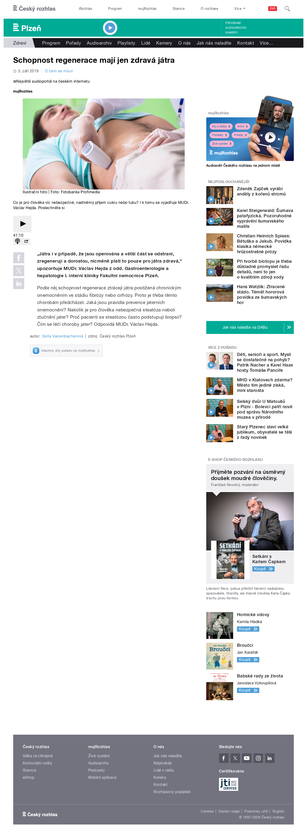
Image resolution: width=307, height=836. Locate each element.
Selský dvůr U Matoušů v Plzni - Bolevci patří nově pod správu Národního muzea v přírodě (264, 409)
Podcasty (96, 770)
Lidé (145, 43)
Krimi (240, 126)
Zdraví (19, 43)
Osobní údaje (229, 811)
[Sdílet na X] (18, 270)
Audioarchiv (235, 27)
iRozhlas (85, 9)
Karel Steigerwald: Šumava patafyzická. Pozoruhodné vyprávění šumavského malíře (265, 218)
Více (266, 43)
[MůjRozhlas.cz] (22, 92)
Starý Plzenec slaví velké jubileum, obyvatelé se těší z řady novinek (264, 432)
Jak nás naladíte (214, 43)
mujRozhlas (147, 9)
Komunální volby (37, 763)
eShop (28, 777)
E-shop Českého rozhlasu (235, 460)
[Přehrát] (22, 224)
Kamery (231, 32)
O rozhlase (209, 9)
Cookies (207, 811)
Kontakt (245, 43)
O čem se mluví (59, 71)
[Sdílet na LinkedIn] (18, 283)
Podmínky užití (256, 811)
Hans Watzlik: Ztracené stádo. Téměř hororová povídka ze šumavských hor (262, 294)
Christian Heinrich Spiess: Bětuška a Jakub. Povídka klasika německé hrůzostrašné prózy (264, 243)
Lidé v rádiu (164, 770)
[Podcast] (17, 241)
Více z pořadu (222, 347)
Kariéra (160, 777)
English (278, 811)
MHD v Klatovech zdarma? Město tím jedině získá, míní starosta (264, 385)
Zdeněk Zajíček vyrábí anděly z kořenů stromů (261, 191)
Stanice (179, 9)
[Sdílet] (26, 241)
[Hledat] (287, 8)
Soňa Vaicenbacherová (62, 336)
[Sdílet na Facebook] (18, 257)
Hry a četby (219, 126)
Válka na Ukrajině (38, 756)
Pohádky (217, 135)
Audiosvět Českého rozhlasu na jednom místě (243, 165)
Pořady (73, 43)
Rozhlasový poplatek (172, 792)
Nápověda (163, 763)
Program (115, 9)
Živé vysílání (220, 143)
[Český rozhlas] (34, 8)
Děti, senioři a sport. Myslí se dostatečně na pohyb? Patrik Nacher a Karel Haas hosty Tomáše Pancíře (265, 362)
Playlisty (126, 43)
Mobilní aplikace (102, 777)
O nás (184, 43)
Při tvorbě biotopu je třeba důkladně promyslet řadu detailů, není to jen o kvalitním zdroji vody (264, 269)
